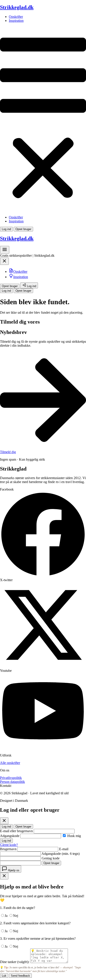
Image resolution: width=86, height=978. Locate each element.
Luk (4, 975)
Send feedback (20, 975)
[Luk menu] (4, 262)
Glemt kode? (9, 845)
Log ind (6, 229)
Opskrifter (16, 16)
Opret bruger (23, 229)
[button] (43, 119)
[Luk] (4, 820)
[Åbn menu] (4, 251)
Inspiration (16, 20)
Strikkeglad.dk (17, 7)
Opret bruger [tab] (23, 826)
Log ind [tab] (6, 826)
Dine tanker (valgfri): (14, 962)
